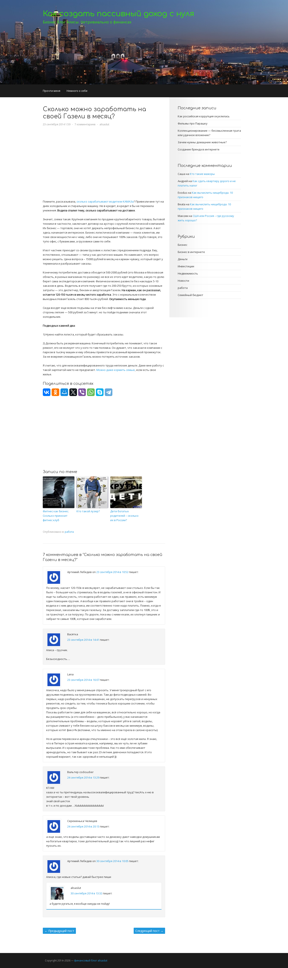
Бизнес (182, 245)
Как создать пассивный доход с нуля (118, 13)
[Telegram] (108, 392)
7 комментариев (85, 124)
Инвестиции (186, 266)
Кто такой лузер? (88, 511)
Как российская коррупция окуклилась (204, 116)
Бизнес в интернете (191, 252)
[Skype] (100, 392)
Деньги (182, 259)
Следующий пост (149, 931)
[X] (73, 392)
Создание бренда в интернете (198, 149)
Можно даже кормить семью (115, 370)
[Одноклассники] (55, 392)
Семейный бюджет (190, 295)
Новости (183, 281)
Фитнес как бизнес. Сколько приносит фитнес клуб (56, 515)
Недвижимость (188, 273)
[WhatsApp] (91, 392)
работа (69, 532)
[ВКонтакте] (46, 392)
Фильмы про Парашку (192, 123)
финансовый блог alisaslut (90, 960)
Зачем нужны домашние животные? (202, 142)
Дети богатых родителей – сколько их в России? (124, 515)
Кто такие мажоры (202, 174)
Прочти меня (51, 91)
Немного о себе (77, 91)
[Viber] (82, 392)
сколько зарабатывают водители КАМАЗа (105, 201)
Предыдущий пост (59, 931)
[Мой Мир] (64, 392)
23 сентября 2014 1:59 (56, 124)
